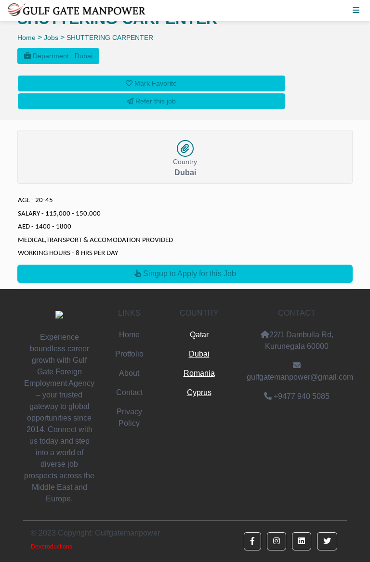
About (129, 373)
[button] (252, 541)
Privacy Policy (129, 417)
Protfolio (129, 354)
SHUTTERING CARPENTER (109, 37)
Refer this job (154, 101)
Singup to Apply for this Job (188, 273)
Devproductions (51, 546)
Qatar (199, 335)
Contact (129, 392)
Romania (199, 373)
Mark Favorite (154, 83)
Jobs (51, 37)
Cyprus (199, 392)
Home (26, 37)
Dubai (199, 354)
